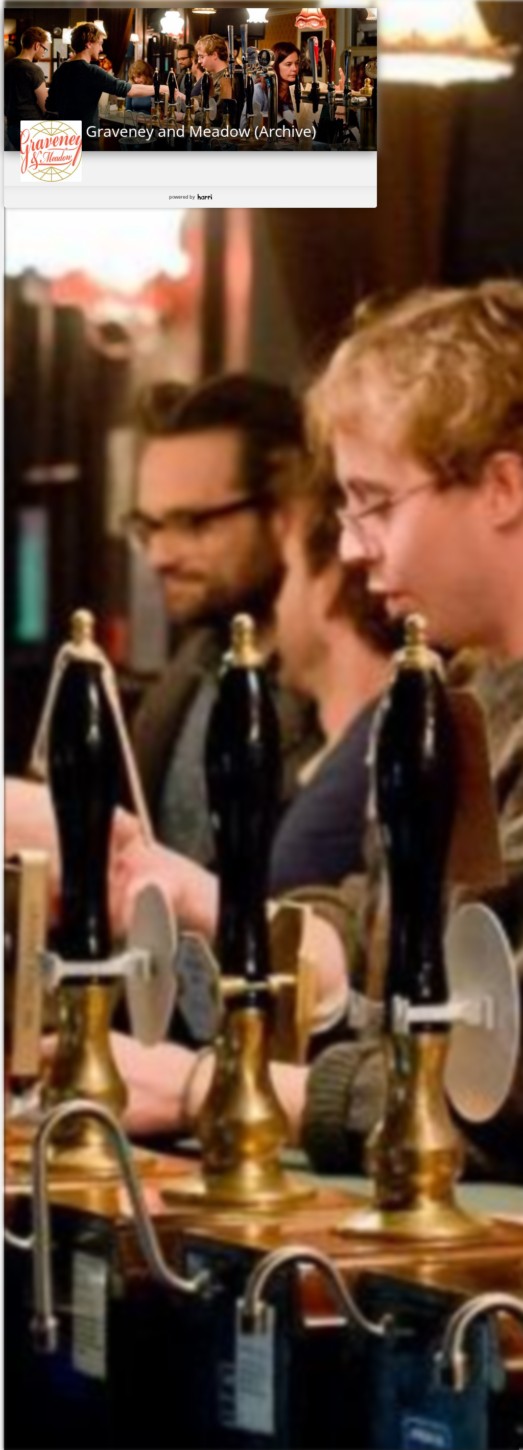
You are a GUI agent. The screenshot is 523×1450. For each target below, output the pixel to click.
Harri (205, 197)
